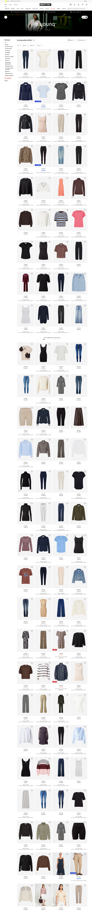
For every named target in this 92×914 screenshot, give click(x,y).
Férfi (10, 4)
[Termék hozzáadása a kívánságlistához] (32, 51)
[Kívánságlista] (82, 4)
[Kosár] (86, 4)
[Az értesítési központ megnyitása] (78, 4)
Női (5, 4)
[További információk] (26, 78)
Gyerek (15, 4)
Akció (24, 45)
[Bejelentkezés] (74, 4)
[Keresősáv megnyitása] (68, 8)
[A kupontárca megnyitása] (70, 4)
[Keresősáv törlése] (86, 8)
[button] (71, 40)
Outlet (8, 1)
